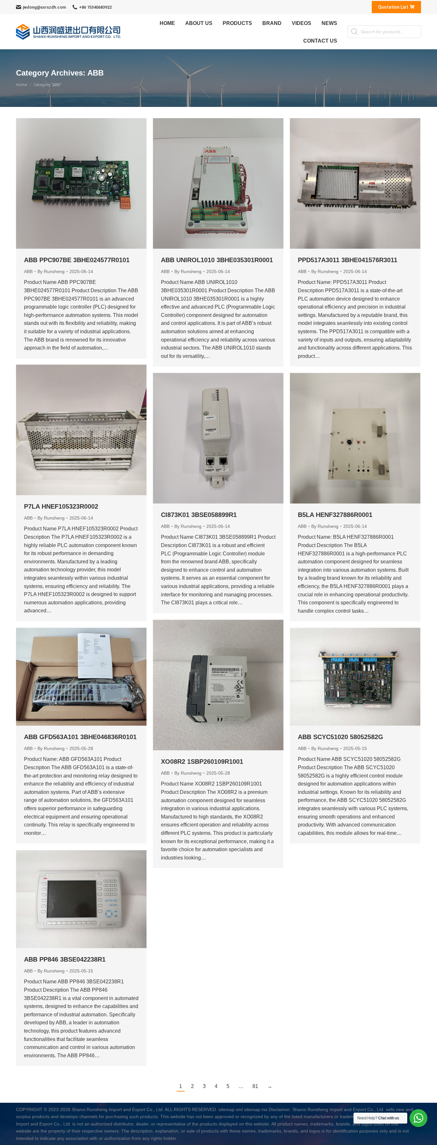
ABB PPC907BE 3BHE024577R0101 (77, 259)
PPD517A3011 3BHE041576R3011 (347, 259)
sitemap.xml (231, 1109)
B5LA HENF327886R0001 (335, 514)
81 (255, 1086)
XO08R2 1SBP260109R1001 (202, 761)
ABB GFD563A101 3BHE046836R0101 (80, 736)
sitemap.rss (255, 1109)
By (51, 271)
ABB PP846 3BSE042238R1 (65, 959)
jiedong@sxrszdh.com (44, 7)
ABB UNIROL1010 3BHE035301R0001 (217, 259)
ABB (28, 271)
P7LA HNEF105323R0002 (61, 506)
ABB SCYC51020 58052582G (340, 736)
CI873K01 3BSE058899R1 (199, 514)
